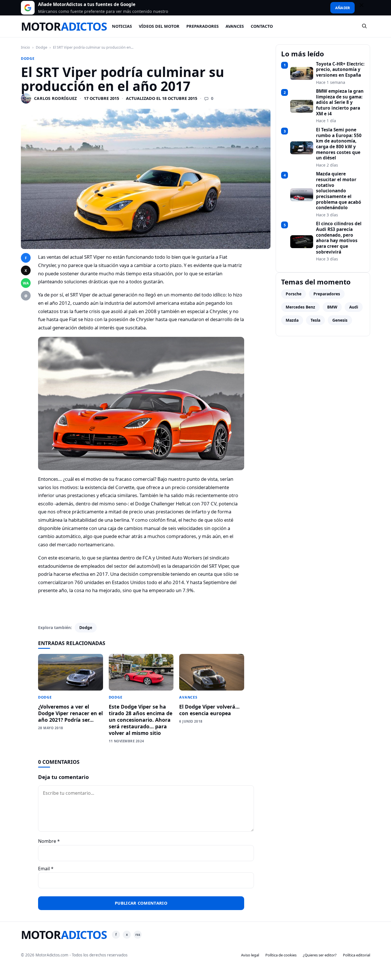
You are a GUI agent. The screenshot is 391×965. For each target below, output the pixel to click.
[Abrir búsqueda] (364, 26)
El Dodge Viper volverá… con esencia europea (209, 710)
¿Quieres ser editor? (320, 955)
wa (26, 283)
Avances (235, 26)
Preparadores (202, 26)
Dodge (41, 47)
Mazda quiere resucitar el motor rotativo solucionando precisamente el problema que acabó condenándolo (338, 191)
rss (137, 934)
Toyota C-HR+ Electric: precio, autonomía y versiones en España (340, 69)
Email (46, 868)
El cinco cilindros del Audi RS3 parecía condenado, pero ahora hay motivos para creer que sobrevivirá (339, 238)
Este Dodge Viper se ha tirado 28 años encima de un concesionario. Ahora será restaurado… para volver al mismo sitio (140, 719)
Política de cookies (281, 955)
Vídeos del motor (159, 26)
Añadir (342, 7)
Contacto (262, 26)
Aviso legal (250, 955)
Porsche (293, 293)
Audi (353, 307)
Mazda (292, 320)
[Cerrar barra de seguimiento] (364, 8)
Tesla (315, 320)
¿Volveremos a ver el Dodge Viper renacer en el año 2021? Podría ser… (70, 713)
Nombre (49, 841)
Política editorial (356, 955)
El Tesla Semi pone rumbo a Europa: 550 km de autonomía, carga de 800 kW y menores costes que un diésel (339, 144)
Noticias (122, 26)
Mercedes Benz (300, 307)
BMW (332, 307)
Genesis (339, 320)
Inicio (25, 47)
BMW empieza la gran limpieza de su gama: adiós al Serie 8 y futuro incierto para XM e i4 (340, 102)
